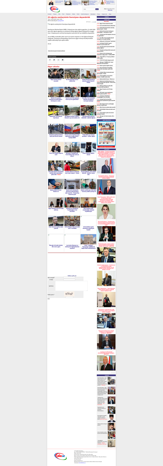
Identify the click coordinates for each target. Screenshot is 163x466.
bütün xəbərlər (113, 372)
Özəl (63, 14)
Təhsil (78, 14)
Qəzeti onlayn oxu (107, 120)
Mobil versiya (110, 10)
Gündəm (49, 14)
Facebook (107, 17)
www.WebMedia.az (82, 462)
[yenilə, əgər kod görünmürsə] (69, 296)
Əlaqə (110, 14)
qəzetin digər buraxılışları (106, 146)
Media (73, 14)
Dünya (98, 14)
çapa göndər (61, 20)
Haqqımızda (104, 14)
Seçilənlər (106, 149)
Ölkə (59, 14)
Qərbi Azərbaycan (85, 14)
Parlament (68, 14)
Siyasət (54, 14)
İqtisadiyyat (93, 14)
